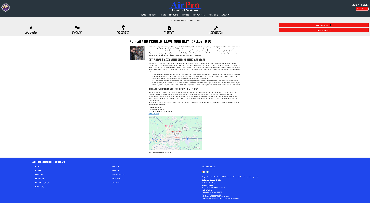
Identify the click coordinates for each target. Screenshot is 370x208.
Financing (213, 15)
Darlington (205, 180)
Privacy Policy (42, 183)
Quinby (218, 180)
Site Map (116, 183)
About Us (226, 15)
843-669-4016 (208, 166)
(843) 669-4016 (154, 114)
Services (185, 15)
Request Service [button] (323, 30)
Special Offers (199, 15)
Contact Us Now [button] (362, 9)
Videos (163, 15)
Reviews (152, 15)
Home (143, 15)
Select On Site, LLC (216, 195)
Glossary (39, 187)
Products (173, 15)
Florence (212, 180)
